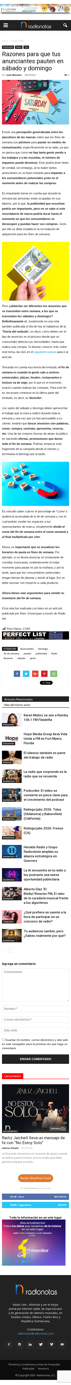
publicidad (41, 653)
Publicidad (8, 47)
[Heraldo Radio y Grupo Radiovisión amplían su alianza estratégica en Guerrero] (12, 851)
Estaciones (8, 724)
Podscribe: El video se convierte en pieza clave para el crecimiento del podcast (46, 795)
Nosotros (43, 1368)
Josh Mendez (14, 74)
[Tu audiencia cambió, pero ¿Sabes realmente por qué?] (12, 936)
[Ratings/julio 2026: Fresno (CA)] (12, 833)
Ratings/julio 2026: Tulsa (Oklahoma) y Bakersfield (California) (43, 813)
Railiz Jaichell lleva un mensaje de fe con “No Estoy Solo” (33, 1140)
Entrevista (8, 898)
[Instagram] (19, 1344)
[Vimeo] (51, 1344)
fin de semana (11, 653)
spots (33, 658)
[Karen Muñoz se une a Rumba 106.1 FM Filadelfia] (12, 720)
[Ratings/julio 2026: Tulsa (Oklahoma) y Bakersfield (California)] (12, 814)
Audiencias (8, 781)
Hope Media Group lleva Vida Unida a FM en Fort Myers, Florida (45, 738)
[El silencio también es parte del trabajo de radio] (12, 757)
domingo (43, 648)
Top (26, 47)
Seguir (62, 1204)
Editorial (7, 762)
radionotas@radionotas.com (35, 1333)
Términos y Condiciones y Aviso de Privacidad (34, 1364)
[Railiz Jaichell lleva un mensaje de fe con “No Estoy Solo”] (35, 1108)
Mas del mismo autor (17, 705)
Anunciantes (27, 648)
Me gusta (60, 1196)
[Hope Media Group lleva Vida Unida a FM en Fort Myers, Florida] (12, 738)
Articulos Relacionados (18, 699)
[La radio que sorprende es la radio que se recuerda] (12, 776)
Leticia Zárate (10, 1147)
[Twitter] (41, 1344)
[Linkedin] (30, 1344)
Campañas (8, 921)
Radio (18, 47)
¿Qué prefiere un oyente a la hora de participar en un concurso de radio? (45, 916)
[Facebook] (9, 1344)
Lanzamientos (10, 1131)
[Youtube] (62, 1344)
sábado (21, 658)
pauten (27, 653)
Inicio (5, 41)
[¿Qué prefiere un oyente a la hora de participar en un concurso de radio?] (12, 917)
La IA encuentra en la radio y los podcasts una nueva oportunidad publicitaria (45, 874)
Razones (8, 658)
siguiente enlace (45, 352)
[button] (65, 25)
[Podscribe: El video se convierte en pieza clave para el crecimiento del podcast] (12, 795)
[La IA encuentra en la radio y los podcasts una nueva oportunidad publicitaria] (12, 875)
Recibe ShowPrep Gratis (35, 1178)
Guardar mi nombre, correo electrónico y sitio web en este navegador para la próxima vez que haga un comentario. (35, 1044)
